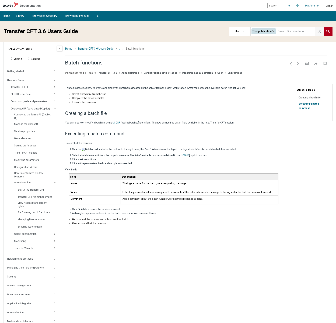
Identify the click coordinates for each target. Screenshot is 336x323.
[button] (98, 16)
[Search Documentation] (328, 31)
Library (20, 16)
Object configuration (25, 233)
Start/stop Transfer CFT (31, 189)
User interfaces (15, 80)
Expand (18, 58)
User (220, 72)
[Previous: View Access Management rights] (290, 63)
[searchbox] (279, 5)
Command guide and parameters (29, 101)
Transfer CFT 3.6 (107, 72)
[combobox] (283, 31)
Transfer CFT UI (19, 87)
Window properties (24, 131)
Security (11, 276)
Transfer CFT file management (35, 196)
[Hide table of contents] (59, 48)
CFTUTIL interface (21, 94)
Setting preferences (25, 145)
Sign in (329, 5)
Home (6, 16)
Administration (22, 182)
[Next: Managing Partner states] (297, 63)
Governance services (18, 294)
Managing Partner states (31, 219)
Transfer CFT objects (25, 152)
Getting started (15, 71)
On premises (234, 72)
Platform (310, 5)
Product (240, 31)
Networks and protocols (20, 258)
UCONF (116, 122)
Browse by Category (44, 16)
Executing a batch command (309, 105)
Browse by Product (77, 16)
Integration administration (197, 72)
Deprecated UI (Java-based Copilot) (30, 108)
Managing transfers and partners (25, 267)
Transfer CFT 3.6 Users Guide (96, 48)
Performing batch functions (34, 212)
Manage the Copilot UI (26, 124)
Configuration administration (160, 72)
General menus (22, 138)
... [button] (119, 48)
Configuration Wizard (25, 167)
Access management (19, 285)
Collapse (35, 58)
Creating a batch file (310, 97)
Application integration (19, 303)
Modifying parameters (26, 160)
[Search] (289, 5)
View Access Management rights (32, 204)
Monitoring (20, 241)
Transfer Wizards (23, 248)
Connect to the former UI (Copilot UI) (32, 116)
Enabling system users (30, 226)
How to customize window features (28, 175)
